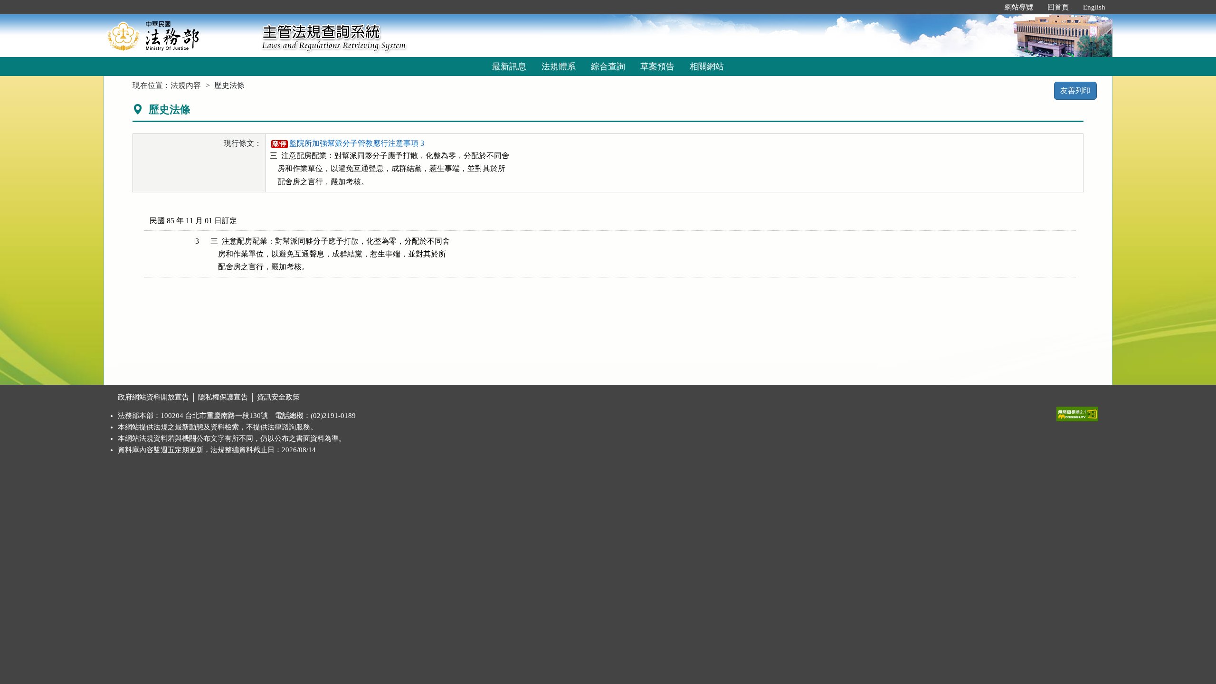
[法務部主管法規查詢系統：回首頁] (180, 35)
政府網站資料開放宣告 (153, 397)
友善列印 (1075, 90)
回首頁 (1058, 7)
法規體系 (559, 66)
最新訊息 (509, 66)
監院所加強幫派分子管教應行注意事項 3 (348, 143)
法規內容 (186, 85)
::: (987, 7)
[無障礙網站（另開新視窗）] (1077, 412)
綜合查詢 (608, 66)
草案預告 (657, 66)
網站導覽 (1019, 7)
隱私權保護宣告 (223, 397)
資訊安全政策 (278, 397)
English (1094, 7)
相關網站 (707, 66)
